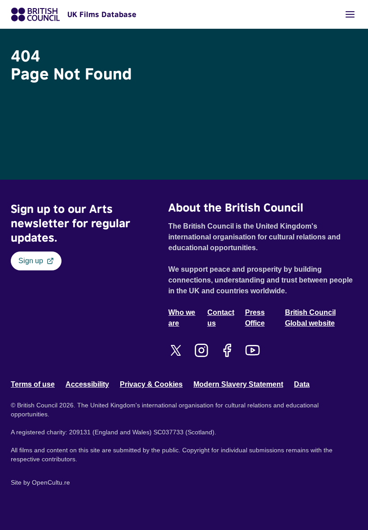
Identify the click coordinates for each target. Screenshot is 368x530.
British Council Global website (310, 318)
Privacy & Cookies (151, 384)
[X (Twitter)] (175, 350)
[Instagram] (201, 350)
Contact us (220, 318)
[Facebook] (226, 350)
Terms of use (33, 384)
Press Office (255, 318)
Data (302, 384)
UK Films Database (101, 14)
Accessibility (87, 384)
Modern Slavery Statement (238, 384)
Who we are (181, 318)
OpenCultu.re (51, 482)
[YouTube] (252, 350)
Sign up (30, 261)
